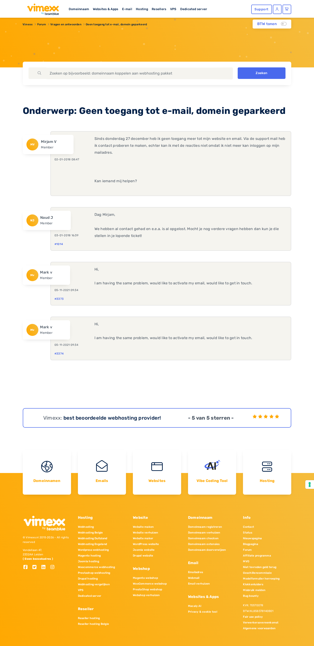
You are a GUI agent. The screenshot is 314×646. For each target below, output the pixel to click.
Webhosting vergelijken (94, 584)
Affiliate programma (257, 555)
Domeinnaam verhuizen (204, 532)
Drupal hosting (88, 578)
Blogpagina (250, 544)
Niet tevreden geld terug (259, 567)
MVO (246, 561)
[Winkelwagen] (287, 9)
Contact (248, 526)
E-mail (127, 9)
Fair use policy (253, 616)
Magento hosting (89, 555)
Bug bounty (250, 595)
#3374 (59, 353)
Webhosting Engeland (92, 544)
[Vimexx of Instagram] (54, 567)
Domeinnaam (79, 9)
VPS (173, 9)
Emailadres (195, 572)
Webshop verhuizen (146, 595)
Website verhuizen (145, 532)
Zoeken (261, 73)
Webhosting (86, 526)
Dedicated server (193, 9)
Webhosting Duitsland (92, 538)
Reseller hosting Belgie (93, 624)
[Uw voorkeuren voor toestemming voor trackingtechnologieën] (309, 484)
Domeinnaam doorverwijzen (207, 549)
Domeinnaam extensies (204, 544)
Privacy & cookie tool (202, 611)
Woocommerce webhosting (96, 567)
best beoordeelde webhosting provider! (112, 418)
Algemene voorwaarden (259, 628)
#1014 (58, 244)
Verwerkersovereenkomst (260, 622)
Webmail (194, 578)
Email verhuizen (199, 583)
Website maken (143, 526)
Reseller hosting (89, 618)
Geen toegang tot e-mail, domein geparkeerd (116, 24)
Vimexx (28, 24)
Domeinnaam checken (203, 538)
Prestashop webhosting (94, 572)
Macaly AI (194, 606)
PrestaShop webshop (147, 589)
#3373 (59, 298)
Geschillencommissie (257, 572)
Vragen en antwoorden (65, 24)
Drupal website (143, 555)
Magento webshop (145, 578)
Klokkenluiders (253, 584)
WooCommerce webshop (150, 583)
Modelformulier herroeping (261, 578)
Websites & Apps (105, 9)
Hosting (142, 9)
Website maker (143, 538)
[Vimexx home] (41, 8)
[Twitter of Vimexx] (36, 567)
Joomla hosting (88, 561)
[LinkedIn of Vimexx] (45, 567)
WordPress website (146, 544)
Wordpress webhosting (93, 549)
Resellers (159, 9)
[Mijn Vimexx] (277, 9)
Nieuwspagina (252, 538)
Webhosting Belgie (90, 532)
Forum (41, 24)
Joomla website (143, 549)
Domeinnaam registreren (205, 526)
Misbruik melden (254, 590)
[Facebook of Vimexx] (27, 567)
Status (247, 532)
